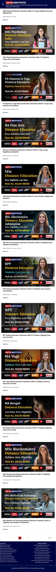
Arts (18, 155)
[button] (54, 4)
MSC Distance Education (42, 547)
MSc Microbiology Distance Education (42, 552)
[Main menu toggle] (2, 4)
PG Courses (13, 16)
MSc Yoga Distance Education (42, 553)
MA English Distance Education (42, 562)
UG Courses (13, 155)
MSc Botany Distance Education (42, 559)
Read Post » (5, 20)
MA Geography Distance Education (42, 557)
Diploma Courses (15, 109)
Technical (19, 248)
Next (50, 538)
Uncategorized (14, 202)
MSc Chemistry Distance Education (42, 555)
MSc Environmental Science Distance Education (42, 560)
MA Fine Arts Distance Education (42, 548)
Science (18, 63)
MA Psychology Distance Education (42, 545)
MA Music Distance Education (42, 550)
